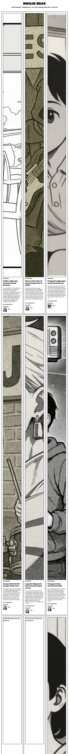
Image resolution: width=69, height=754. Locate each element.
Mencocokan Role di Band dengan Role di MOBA (33, 283)
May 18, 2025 (5, 604)
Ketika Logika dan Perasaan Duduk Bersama (10, 283)
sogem (54, 305)
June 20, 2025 (5, 306)
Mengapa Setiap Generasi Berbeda (55, 585)
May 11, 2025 (50, 606)
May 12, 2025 (27, 608)
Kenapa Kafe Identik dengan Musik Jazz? (11, 585)
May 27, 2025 (27, 305)
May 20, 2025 (50, 303)
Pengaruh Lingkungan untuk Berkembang (57, 282)
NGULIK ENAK (34, 3)
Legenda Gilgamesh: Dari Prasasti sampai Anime (33, 586)
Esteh (9, 309)
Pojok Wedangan (28, 278)
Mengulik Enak (6, 278)
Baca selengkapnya (7, 304)
